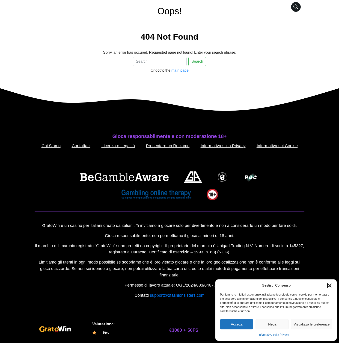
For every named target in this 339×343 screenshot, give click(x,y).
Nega (272, 324)
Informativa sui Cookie (277, 146)
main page (180, 70)
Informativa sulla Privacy (274, 334)
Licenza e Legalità (118, 146)
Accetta (236, 324)
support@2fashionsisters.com (177, 295)
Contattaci (81, 146)
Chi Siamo (51, 146)
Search (197, 61)
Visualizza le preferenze (312, 324)
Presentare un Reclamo (168, 146)
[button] (329, 285)
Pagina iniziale (148, 6)
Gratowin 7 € (179, 6)
